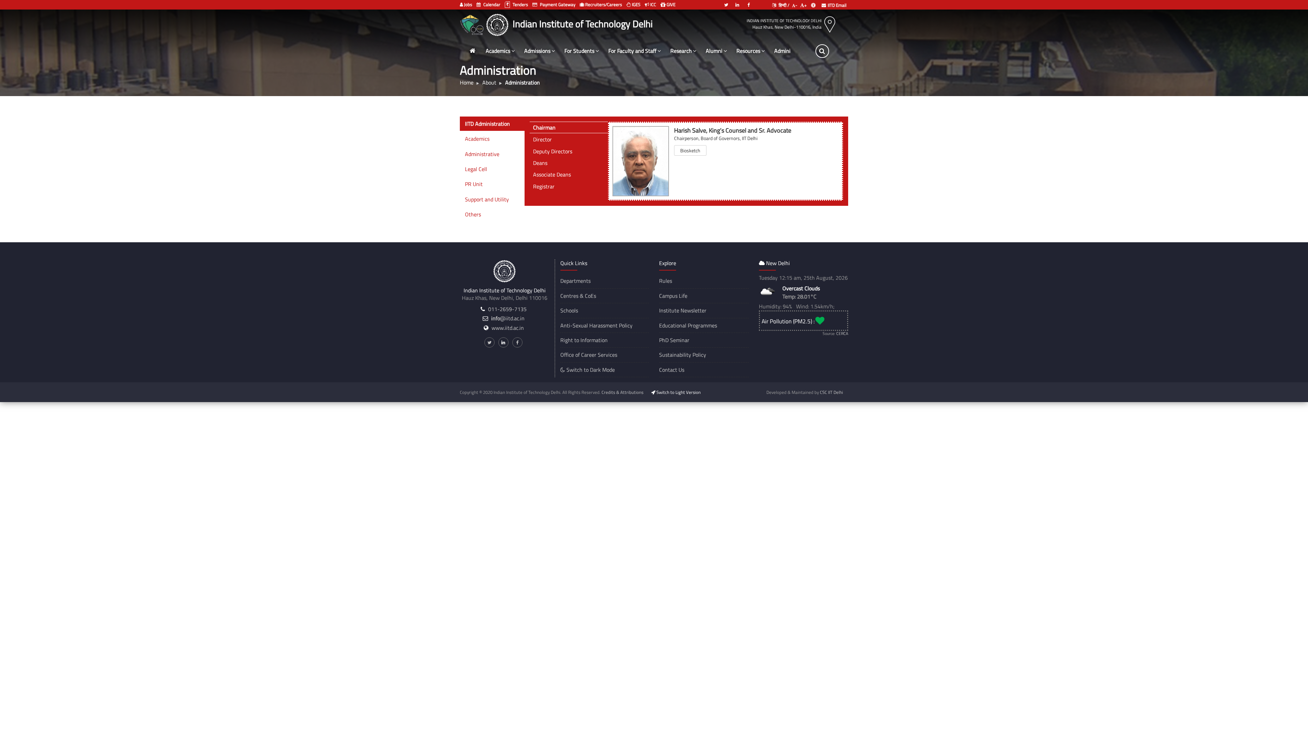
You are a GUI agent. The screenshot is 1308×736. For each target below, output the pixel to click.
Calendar (491, 4)
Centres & (571, 296)
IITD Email (837, 5)
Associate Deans (552, 174)
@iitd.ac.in (508, 318)
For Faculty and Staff (632, 51)
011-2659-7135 (507, 309)
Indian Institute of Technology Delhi (784, 20)
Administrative (482, 154)
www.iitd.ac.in (508, 328)
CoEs (590, 296)
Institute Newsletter (682, 310)
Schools (569, 310)
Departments (575, 281)
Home (466, 82)
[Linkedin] (737, 2)
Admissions (537, 51)
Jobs (467, 4)
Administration (791, 51)
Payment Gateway (557, 4)
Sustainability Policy (682, 355)
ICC (652, 4)
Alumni (714, 51)
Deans (540, 163)
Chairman (544, 127)
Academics (498, 51)
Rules (665, 281)
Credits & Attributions (622, 392)
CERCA (842, 333)
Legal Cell (476, 169)
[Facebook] (749, 2)
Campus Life (673, 296)
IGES (635, 4)
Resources (748, 51)
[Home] (472, 51)
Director (542, 139)
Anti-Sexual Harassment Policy (596, 325)
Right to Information (584, 340)
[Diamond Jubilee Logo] (472, 24)
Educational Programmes (688, 325)
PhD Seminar (674, 340)
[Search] (822, 51)
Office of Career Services (588, 355)
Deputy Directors (552, 151)
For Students (579, 51)
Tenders (520, 4)
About (489, 82)
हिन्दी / (783, 5)
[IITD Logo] (498, 24)
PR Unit (474, 184)
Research (681, 51)
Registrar (544, 186)
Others (473, 214)
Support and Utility (487, 199)
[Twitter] (726, 2)
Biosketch (690, 150)
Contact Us (671, 370)
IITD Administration (487, 124)
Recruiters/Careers (603, 4)
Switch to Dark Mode (590, 370)
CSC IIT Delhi (831, 392)
